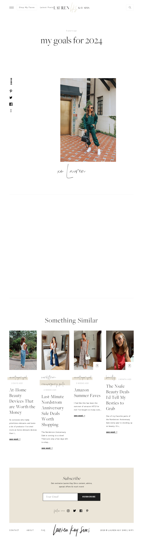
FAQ (43, 530)
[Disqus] (71, 245)
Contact (14, 530)
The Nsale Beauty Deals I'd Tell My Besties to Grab (118, 397)
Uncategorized (18, 378)
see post (14, 439)
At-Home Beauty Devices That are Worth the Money (22, 401)
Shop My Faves (27, 7)
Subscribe (89, 497)
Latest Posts (47, 7)
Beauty (110, 378)
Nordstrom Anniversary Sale (53, 381)
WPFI (131, 530)
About (30, 530)
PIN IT (90, 120)
